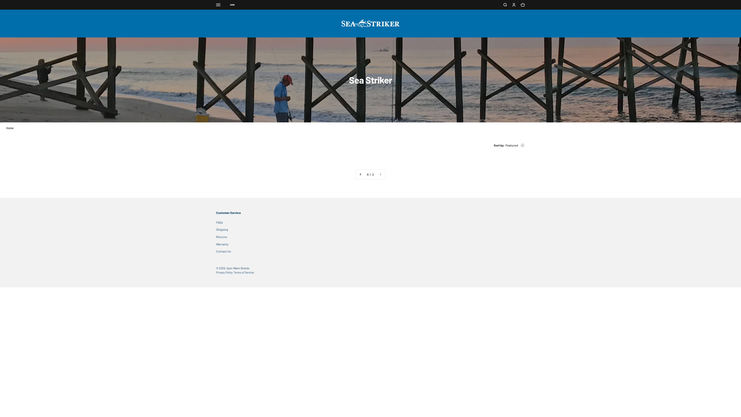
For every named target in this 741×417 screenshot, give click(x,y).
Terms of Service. (244, 272)
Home (10, 128)
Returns (221, 237)
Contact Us (223, 251)
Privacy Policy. (224, 272)
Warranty (222, 244)
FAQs (219, 222)
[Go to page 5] (360, 174)
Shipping (222, 229)
